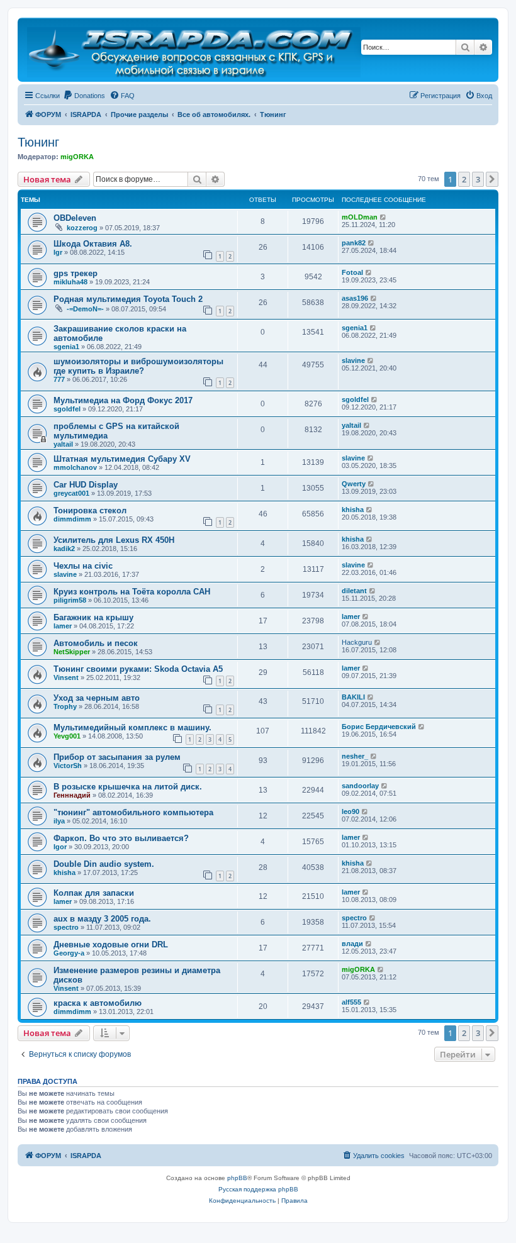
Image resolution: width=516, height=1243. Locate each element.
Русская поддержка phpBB (258, 1189)
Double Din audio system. (103, 864)
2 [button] (464, 179)
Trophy (65, 706)
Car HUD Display (85, 484)
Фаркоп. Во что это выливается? (121, 838)
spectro (66, 927)
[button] (492, 179)
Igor (60, 846)
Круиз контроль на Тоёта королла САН (131, 591)
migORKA (77, 156)
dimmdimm (72, 519)
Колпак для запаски (93, 893)
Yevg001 (67, 736)
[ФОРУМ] (195, 50)
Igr (57, 252)
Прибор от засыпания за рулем (117, 757)
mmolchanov (75, 467)
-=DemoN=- (85, 309)
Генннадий (72, 795)
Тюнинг (38, 142)
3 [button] (478, 179)
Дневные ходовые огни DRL (110, 944)
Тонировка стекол (89, 510)
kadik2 (64, 548)
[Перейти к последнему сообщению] (383, 217)
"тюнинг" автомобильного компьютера (133, 812)
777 (59, 379)
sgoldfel (67, 409)
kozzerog (82, 227)
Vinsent (66, 677)
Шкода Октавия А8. (92, 243)
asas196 (355, 298)
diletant (354, 590)
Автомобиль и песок (95, 643)
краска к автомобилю (97, 1003)
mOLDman (360, 217)
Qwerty (354, 484)
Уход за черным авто (96, 698)
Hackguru (357, 642)
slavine (353, 360)
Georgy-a (68, 953)
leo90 (350, 811)
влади (352, 943)
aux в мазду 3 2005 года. (102, 918)
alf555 (351, 1002)
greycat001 (71, 493)
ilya (59, 821)
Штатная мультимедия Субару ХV (122, 459)
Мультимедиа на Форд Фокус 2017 (123, 400)
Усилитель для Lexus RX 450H (113, 540)
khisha (353, 509)
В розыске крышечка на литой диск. (127, 786)
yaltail (63, 444)
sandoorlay (360, 785)
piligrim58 (69, 600)
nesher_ (355, 756)
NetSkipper (71, 651)
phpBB (237, 1177)
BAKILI (353, 697)
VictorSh (67, 765)
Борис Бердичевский (379, 726)
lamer (62, 626)
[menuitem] (84, 95)
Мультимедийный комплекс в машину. (132, 727)
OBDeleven (74, 218)
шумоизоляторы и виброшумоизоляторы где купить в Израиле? (138, 366)
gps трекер (75, 273)
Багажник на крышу (93, 617)
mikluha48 (70, 282)
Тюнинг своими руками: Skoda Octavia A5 (138, 669)
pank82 (354, 243)
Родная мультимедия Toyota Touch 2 (128, 299)
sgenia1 (66, 346)
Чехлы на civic (83, 566)
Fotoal (352, 272)
